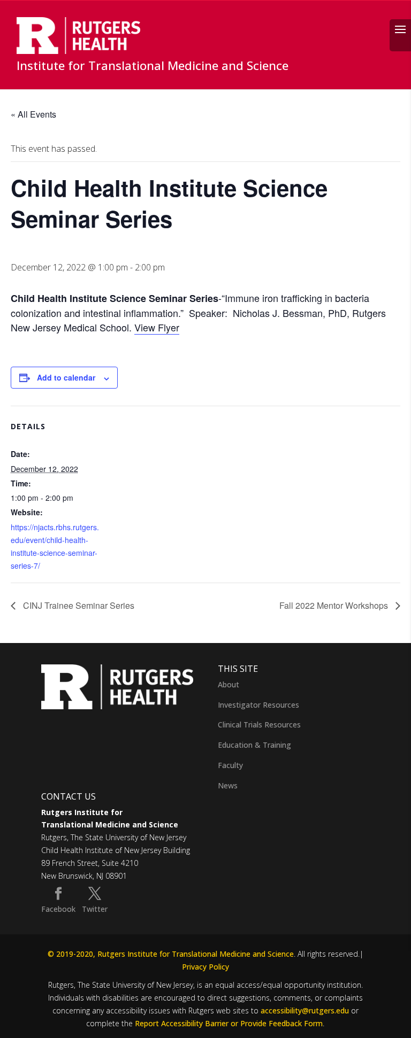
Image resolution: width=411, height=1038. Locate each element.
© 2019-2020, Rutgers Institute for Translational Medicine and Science (171, 954)
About (228, 684)
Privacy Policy (205, 967)
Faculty (230, 765)
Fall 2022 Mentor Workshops (334, 605)
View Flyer (156, 327)
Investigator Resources (258, 705)
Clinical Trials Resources (259, 724)
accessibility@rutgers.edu (305, 1010)
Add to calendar (66, 377)
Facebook (58, 909)
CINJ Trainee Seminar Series (77, 605)
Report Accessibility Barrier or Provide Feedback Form (229, 1023)
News (228, 785)
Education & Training (254, 745)
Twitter (95, 909)
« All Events (33, 114)
